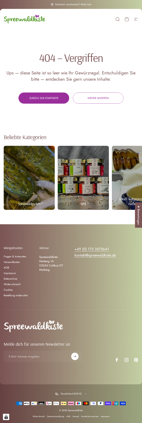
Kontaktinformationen (90, 416)
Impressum (10, 273)
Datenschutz (10, 278)
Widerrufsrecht (12, 284)
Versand (75, 416)
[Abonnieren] (75, 356)
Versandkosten (12, 262)
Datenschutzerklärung (55, 416)
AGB (6, 267)
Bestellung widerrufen (16, 295)
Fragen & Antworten (15, 256)
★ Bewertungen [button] (138, 215)
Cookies (8, 289)
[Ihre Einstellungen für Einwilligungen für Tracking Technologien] (6, 417)
